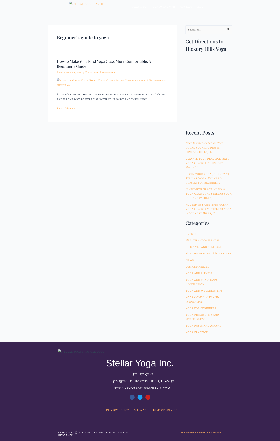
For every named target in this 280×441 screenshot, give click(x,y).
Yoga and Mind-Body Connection (202, 282)
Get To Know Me (164, 7)
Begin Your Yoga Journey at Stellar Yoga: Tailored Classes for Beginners (207, 178)
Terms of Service (164, 410)
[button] (140, 6)
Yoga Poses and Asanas (203, 326)
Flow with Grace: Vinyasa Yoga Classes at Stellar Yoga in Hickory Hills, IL (209, 193)
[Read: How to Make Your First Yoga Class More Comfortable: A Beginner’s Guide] (112, 83)
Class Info (139, 7)
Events (191, 234)
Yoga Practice (197, 332)
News (190, 260)
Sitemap (140, 410)
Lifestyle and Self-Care (204, 247)
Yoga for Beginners (100, 72)
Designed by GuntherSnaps (201, 432)
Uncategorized (197, 266)
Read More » (66, 108)
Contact (186, 7)
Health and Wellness (202, 240)
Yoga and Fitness (199, 273)
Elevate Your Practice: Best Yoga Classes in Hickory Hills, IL (207, 163)
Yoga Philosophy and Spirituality (202, 317)
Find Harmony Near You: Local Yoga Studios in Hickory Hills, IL (205, 147)
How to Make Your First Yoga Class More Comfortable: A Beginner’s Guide (104, 64)
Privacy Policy (117, 410)
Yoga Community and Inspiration (202, 299)
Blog (199, 7)
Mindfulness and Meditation (208, 253)
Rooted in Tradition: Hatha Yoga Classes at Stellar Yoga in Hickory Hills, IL (209, 209)
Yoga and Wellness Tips (204, 291)
